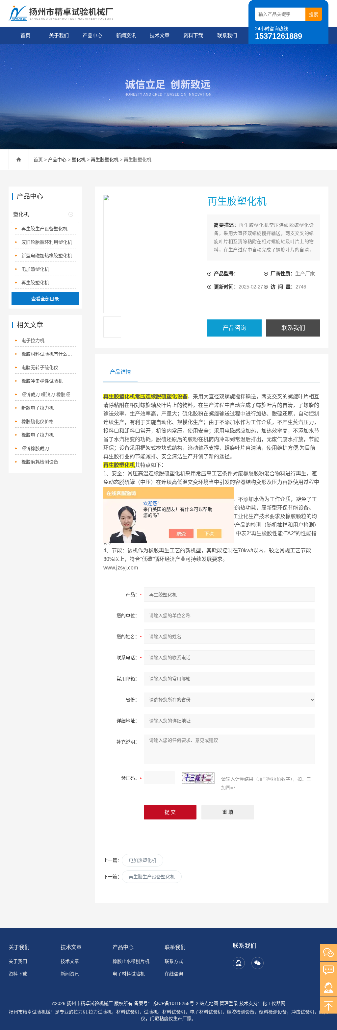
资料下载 (193, 35)
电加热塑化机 (142, 860)
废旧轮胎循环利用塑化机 (46, 242)
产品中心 (92, 35)
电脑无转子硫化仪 (39, 367)
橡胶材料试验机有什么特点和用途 (48, 354)
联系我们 (227, 35)
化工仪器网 (273, 1003)
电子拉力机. (33, 340)
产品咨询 (234, 328)
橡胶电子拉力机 (37, 435)
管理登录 (229, 1003)
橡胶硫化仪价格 (37, 421)
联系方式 (174, 961)
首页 (25, 35)
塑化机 (79, 159)
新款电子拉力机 (37, 408)
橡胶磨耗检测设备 (39, 462)
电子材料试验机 (129, 973)
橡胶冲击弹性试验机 (42, 381)
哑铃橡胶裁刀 (35, 448)
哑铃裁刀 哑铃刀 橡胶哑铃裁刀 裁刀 (48, 394)
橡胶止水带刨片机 (131, 961)
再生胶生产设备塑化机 (152, 876)
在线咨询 (174, 973)
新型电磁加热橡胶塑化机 (46, 255)
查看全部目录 (45, 298)
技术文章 (159, 35)
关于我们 (59, 35)
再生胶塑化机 (104, 159)
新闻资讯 (126, 35)
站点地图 (209, 1003)
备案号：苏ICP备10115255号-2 (166, 1003)
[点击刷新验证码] (198, 778)
